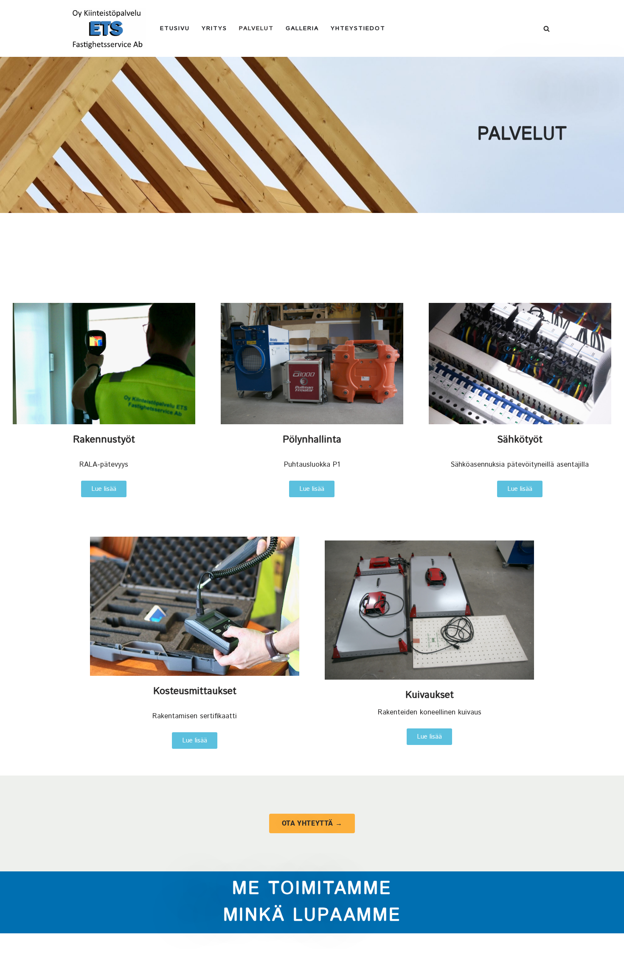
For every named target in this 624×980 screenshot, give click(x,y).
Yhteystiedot (358, 28)
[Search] (546, 28)
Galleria (302, 28)
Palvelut (256, 28)
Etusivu (175, 28)
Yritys (214, 28)
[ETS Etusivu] (108, 28)
